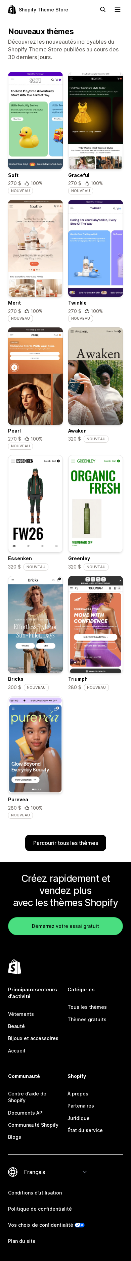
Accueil (16, 1050)
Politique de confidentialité (40, 1209)
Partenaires (81, 1106)
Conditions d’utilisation (35, 1193)
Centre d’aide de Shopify (27, 1097)
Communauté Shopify (33, 1125)
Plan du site (22, 1241)
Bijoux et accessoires (33, 1038)
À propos (78, 1093)
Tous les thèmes (87, 1007)
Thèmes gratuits (87, 1019)
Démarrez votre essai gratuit (65, 926)
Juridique (79, 1118)
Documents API (26, 1113)
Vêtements (21, 1014)
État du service (85, 1130)
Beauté (16, 1026)
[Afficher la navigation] (117, 9)
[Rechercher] (102, 9)
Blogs (14, 1137)
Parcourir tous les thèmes (65, 843)
